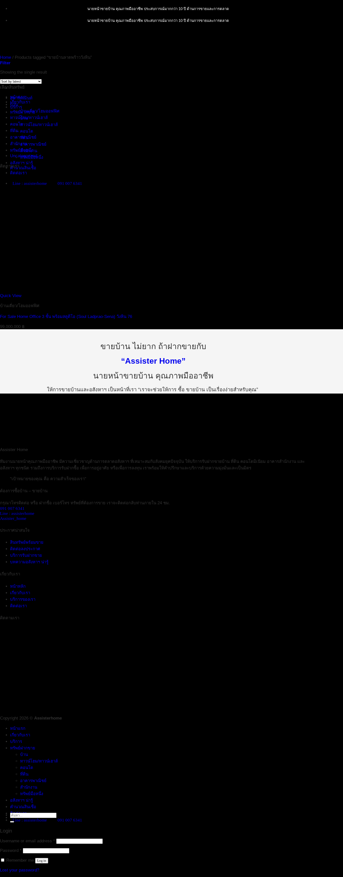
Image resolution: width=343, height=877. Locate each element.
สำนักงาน (18, 143)
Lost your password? (19, 870)
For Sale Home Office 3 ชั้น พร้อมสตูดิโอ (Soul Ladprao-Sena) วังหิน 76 (66, 316)
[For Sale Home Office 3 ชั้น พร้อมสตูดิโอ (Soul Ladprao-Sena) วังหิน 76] (76, 290)
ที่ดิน (14, 130)
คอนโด (26, 131)
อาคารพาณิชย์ (33, 144)
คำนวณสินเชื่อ (23, 168)
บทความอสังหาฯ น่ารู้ (29, 562)
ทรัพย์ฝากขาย (22, 748)
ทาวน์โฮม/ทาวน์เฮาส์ (39, 124)
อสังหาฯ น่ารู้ (21, 162)
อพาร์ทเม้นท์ (21, 98)
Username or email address (27, 841)
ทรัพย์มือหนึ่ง (21, 150)
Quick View (10, 295)
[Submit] (12, 822)
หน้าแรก (17, 728)
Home (5, 57)
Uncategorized (23, 155)
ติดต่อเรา (18, 173)
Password (11, 850)
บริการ (16, 107)
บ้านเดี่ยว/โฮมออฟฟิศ (40, 111)
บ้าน (14, 104)
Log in (41, 860)
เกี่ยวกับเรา (20, 102)
